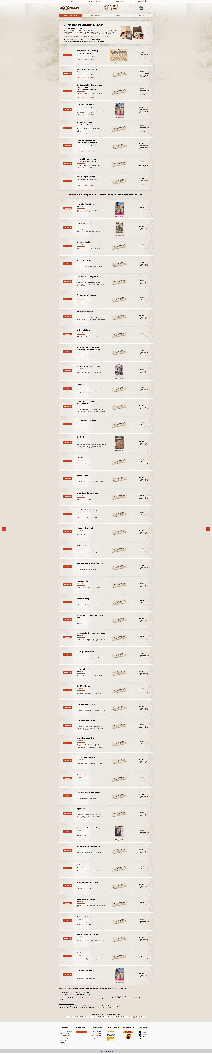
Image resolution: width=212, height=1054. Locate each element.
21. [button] (119, 1017)
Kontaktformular (65, 1035)
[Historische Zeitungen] (69, 7)
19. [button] (113, 1017)
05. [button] (78, 1017)
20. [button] (116, 1017)
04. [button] (75, 1017)
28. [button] (137, 1017)
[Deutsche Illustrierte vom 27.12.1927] (122, 109)
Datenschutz (64, 1040)
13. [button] (98, 1017)
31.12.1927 (81, 368)
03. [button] (72, 1017)
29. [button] (139, 1017)
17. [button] (108, 1017)
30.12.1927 (81, 352)
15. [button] (103, 1017)
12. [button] (95, 1017)
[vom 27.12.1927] (122, 208)
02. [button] (70, 1017)
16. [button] (106, 1017)
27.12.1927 (81, 206)
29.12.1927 (81, 226)
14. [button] (101, 1017)
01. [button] (67, 1017)
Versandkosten (65, 1037)
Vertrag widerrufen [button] (81, 1031)
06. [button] (80, 1017)
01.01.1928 (81, 620)
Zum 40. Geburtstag (96, 1031)
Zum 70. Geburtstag (96, 1037)
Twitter (143, 1036)
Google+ (143, 1034)
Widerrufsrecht (64, 1038)
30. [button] (142, 1017)
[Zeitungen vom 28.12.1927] (208, 529)
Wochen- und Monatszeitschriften (84, 998)
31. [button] (144, 1017)
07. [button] (83, 1017)
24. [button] (126, 1017)
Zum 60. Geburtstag (96, 1035)
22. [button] (121, 1017)
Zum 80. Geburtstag (96, 1038)
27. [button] (134, 1017)
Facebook (143, 1032)
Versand (147, 54)
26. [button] (131, 1017)
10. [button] (90, 1017)
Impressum (63, 1042)
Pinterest (143, 1039)
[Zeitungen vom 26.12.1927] (4, 529)
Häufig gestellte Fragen (66, 1031)
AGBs (62, 1044)
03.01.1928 (81, 973)
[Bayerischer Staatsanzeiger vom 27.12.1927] (122, 55)
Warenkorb (142, 1)
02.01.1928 (81, 955)
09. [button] (88, 1017)
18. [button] (111, 1017)
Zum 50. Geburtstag (96, 1033)
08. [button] (85, 1017)
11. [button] (93, 1017)
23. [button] (124, 1017)
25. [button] (129, 1017)
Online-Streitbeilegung (66, 1033)
